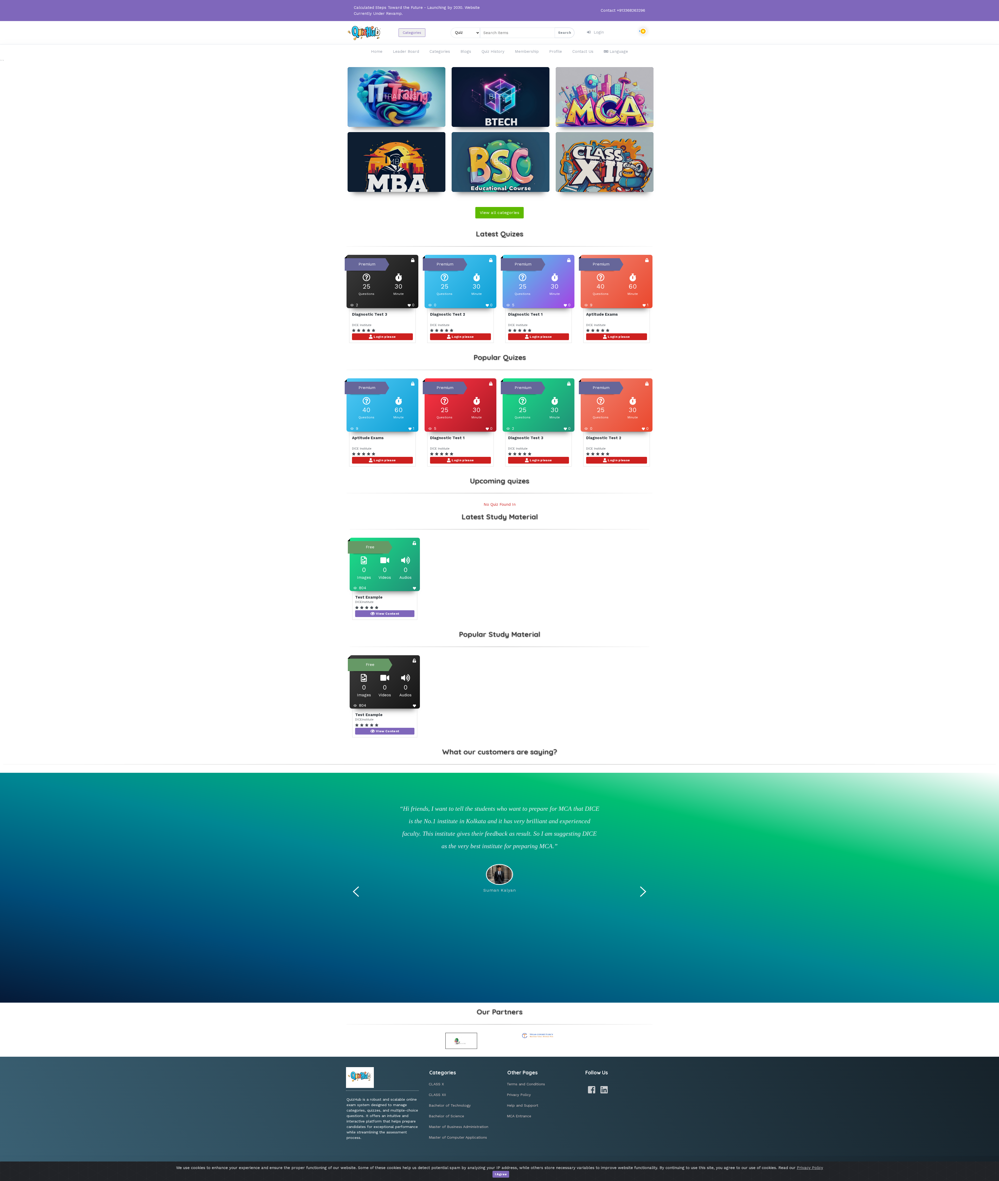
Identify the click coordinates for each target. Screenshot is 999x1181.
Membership (527, 51)
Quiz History (493, 51)
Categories (412, 32)
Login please (384, 337)
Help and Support (522, 1105)
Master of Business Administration (458, 1127)
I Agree (501, 1174)
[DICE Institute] (461, 1041)
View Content (387, 613)
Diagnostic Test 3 (369, 314)
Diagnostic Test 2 (447, 314)
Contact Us (582, 51)
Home (376, 51)
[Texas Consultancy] (538, 1035)
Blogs (465, 51)
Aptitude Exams (602, 314)
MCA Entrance (519, 1116)
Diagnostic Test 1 (525, 314)
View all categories (499, 212)
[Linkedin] (604, 1090)
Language (619, 51)
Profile (555, 51)
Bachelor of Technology (450, 1105)
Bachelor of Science (446, 1116)
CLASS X (436, 1084)
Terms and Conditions (526, 1084)
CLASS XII (437, 1095)
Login (599, 32)
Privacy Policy (519, 1095)
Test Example (368, 597)
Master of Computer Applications (458, 1137)
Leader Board (406, 51)
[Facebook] (591, 1090)
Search (564, 33)
